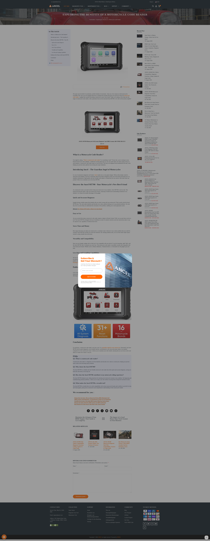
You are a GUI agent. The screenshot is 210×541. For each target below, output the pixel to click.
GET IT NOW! (91, 276)
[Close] (130, 255)
